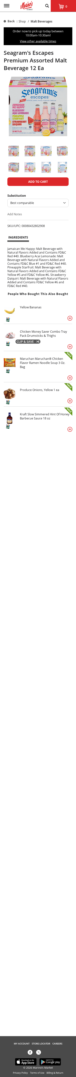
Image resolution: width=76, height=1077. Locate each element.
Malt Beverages (41, 21)
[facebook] (30, 1053)
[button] (13, 151)
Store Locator (41, 1043)
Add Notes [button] (14, 214)
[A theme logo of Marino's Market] (26, 5)
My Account (22, 1043)
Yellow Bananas (31, 307)
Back (11, 21)
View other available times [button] (38, 41)
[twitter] (38, 1053)
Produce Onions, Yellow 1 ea (39, 390)
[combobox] (38, 203)
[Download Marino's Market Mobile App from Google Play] (50, 1062)
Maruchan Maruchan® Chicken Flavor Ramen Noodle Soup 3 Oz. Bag (42, 363)
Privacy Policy (20, 1072)
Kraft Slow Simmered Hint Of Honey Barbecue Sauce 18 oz (44, 416)
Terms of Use (37, 1072)
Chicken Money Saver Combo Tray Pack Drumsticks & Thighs (43, 334)
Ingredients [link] (18, 237)
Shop (22, 21)
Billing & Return (54, 1072)
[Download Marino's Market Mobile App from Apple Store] (26, 1062)
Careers (57, 1043)
